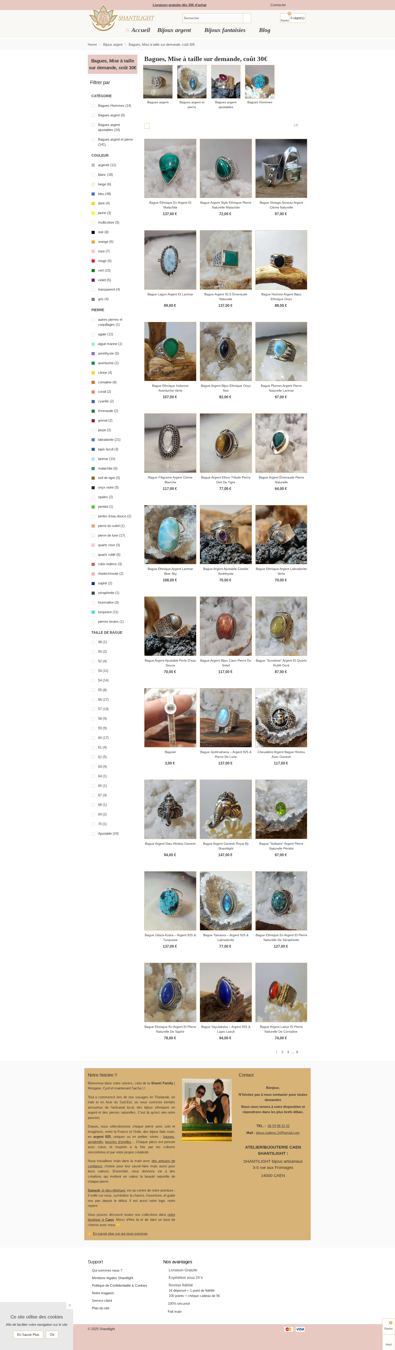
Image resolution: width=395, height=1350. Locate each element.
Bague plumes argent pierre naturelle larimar (281, 388)
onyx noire (108, 487)
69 (102, 814)
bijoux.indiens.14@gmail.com (278, 1133)
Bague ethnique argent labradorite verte (281, 571)
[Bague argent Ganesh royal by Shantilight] (226, 809)
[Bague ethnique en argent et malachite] (170, 168)
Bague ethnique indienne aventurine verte (170, 388)
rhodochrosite (110, 573)
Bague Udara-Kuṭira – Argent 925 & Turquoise (170, 937)
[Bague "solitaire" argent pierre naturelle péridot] (281, 809)
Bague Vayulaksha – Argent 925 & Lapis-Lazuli (225, 1029)
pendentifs (95, 1142)
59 (102, 728)
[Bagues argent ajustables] (226, 82)
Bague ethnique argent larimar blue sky (170, 571)
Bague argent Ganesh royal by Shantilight (226, 846)
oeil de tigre (109, 478)
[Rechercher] (247, 18)
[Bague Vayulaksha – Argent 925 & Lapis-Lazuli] (226, 992)
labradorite (109, 439)
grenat (105, 420)
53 (103, 671)
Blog (264, 30)
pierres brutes (111, 621)
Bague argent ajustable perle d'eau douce (170, 663)
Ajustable (108, 833)
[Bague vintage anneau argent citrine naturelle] (281, 168)
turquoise (108, 612)
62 (102, 757)
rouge (105, 261)
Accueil (140, 30)
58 (102, 718)
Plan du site (100, 1308)
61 (102, 747)
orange (105, 241)
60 (103, 738)
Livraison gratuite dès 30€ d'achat (179, 5)
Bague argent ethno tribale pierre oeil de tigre (226, 480)
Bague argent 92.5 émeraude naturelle (225, 296)
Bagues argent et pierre (115, 142)
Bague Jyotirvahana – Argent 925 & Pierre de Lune (225, 754)
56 (103, 699)
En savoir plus (28, 1335)
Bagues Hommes (114, 105)
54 (103, 680)
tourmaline (108, 602)
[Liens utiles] (294, 5)
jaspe (104, 430)
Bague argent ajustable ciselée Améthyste (225, 571)
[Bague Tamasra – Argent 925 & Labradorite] (226, 900)
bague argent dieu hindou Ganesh (170, 843)
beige (104, 184)
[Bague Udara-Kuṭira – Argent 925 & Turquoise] (170, 900)
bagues (168, 1137)
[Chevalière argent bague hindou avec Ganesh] (281, 717)
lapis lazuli (108, 449)
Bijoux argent (174, 30)
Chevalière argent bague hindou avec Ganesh (281, 754)
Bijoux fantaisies (225, 30)
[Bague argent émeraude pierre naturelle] (281, 443)
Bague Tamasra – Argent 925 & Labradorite (225, 937)
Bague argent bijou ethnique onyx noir (226, 388)
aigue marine (110, 344)
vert (104, 270)
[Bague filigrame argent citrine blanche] (170, 443)
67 (102, 795)
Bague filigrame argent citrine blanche (170, 480)
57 (103, 709)
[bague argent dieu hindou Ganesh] (170, 809)
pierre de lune (111, 535)
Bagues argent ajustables (109, 127)
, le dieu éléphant (106, 1190)
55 (102, 690)
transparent (109, 289)
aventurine (108, 363)
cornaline (107, 382)
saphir (105, 583)
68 (102, 805)
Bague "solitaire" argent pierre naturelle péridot (281, 846)
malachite (107, 468)
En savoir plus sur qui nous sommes (120, 1233)
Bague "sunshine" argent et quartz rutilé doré (281, 663)
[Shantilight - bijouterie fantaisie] (121, 18)
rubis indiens (110, 564)
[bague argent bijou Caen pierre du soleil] (226, 626)
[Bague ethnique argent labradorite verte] (281, 534)
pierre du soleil (111, 526)
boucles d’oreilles (118, 1142)
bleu (104, 194)
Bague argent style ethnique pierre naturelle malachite (225, 205)
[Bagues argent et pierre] (192, 82)
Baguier (170, 752)
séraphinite (108, 593)
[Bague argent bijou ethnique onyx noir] (226, 351)
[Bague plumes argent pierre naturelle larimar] (281, 351)
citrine (105, 372)
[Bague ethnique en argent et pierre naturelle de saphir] (170, 992)
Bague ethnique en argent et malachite (170, 205)
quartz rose (109, 545)
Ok (52, 1335)
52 (102, 661)
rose (104, 251)
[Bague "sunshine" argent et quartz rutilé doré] (281, 626)
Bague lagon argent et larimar (170, 294)
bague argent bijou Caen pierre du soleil (225, 663)
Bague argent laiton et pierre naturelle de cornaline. (281, 1029)
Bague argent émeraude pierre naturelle (281, 480)
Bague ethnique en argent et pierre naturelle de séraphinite (281, 937)
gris (103, 299)
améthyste (108, 353)
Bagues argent (111, 115)
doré (104, 203)
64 (102, 776)
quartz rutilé (109, 554)
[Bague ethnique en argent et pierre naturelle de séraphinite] (281, 900)
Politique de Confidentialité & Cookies (119, 1285)
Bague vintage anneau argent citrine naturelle (281, 205)
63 (102, 766)
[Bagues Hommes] (260, 82)
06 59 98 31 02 (279, 1126)
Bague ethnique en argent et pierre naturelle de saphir (170, 1029)
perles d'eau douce (114, 516)
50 (102, 651)
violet (104, 280)
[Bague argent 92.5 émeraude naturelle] (226, 259)
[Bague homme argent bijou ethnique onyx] (281, 259)
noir (103, 232)
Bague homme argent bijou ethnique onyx (281, 296)
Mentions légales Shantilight (112, 1278)
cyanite (106, 401)
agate (105, 334)
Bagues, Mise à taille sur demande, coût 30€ (112, 64)
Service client (102, 1300)
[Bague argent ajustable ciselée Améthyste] (226, 534)
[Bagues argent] (158, 82)
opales (105, 497)
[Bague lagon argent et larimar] (170, 259)
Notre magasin (103, 1293)
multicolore (108, 222)
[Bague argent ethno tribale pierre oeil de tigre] (226, 443)
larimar (106, 459)
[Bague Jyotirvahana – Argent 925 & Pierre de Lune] (226, 717)
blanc (105, 174)
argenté (107, 165)
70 (102, 824)
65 (102, 786)
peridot (105, 506)
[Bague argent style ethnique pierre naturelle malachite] (226, 168)
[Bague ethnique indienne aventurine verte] (170, 351)
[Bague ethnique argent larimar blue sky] (170, 534)
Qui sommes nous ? (107, 1270)
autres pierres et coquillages (110, 322)
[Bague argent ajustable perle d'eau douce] (170, 626)
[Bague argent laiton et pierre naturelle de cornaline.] (281, 992)
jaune (104, 213)
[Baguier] (170, 717)
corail (104, 391)
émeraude (108, 411)
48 (102, 642)
